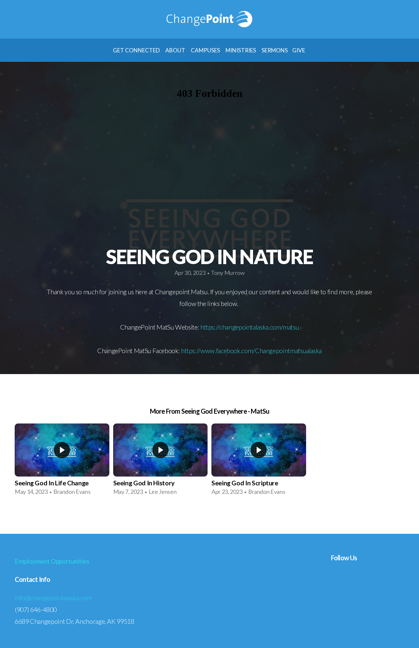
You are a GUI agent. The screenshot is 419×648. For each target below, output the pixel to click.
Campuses (206, 50)
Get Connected (137, 50)
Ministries (241, 50)
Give (299, 50)
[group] (62, 461)
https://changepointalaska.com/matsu (249, 327)
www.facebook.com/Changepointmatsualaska (261, 350)
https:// (190, 350)
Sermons (275, 50)
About (175, 50)
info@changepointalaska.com (53, 598)
